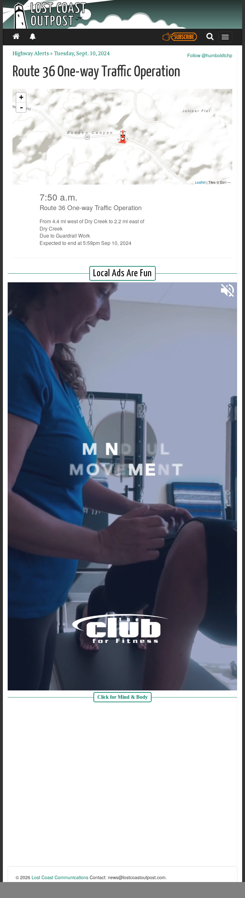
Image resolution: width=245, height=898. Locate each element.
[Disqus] (122, 785)
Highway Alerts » (32, 53)
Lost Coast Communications (60, 877)
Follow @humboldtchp (209, 55)
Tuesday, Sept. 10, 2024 (81, 53)
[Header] (122, 14)
